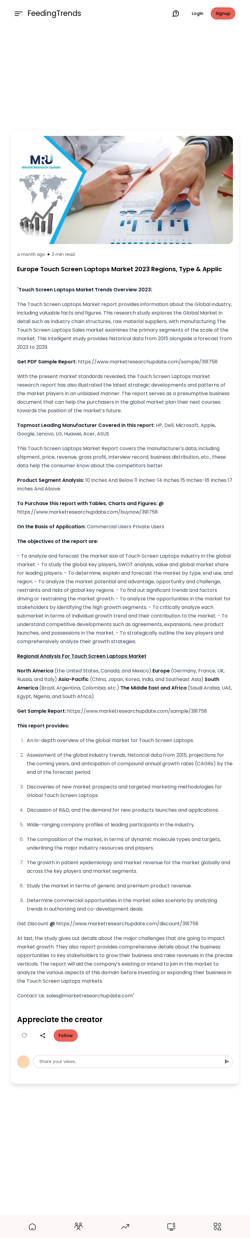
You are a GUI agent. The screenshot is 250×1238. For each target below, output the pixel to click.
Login (197, 13)
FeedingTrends (54, 13)
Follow (66, 1035)
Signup (223, 13)
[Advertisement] (125, 77)
